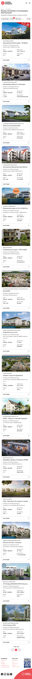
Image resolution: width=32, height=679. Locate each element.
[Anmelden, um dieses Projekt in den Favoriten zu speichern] (27, 25)
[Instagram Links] (5, 674)
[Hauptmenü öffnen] (29, 3)
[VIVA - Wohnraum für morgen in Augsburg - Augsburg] (16, 500)
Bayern (2, 9)
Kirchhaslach (8, 9)
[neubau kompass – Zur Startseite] (6, 3)
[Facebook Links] (2, 674)
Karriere (3, 663)
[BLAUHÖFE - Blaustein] (16, 290)
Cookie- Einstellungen (16, 666)
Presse (2, 662)
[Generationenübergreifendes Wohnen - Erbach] (16, 166)
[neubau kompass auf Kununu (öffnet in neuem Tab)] (27, 663)
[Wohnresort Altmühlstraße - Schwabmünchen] (16, 125)
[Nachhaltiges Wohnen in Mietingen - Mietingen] (16, 83)
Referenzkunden (5, 666)
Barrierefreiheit (5, 665)
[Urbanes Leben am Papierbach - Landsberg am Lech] (16, 375)
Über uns (3, 660)
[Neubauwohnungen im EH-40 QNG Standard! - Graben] (16, 207)
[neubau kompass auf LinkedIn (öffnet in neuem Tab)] (8, 674)
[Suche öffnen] (26, 3)
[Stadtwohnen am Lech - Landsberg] (16, 332)
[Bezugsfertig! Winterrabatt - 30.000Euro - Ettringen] (16, 42)
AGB (13, 662)
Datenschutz (15, 663)
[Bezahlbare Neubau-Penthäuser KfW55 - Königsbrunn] (16, 459)
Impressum (14, 660)
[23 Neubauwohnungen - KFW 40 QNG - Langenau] (16, 249)
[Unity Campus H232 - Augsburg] (16, 624)
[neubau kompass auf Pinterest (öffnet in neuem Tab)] (11, 674)
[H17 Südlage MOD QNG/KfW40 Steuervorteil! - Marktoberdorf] (16, 583)
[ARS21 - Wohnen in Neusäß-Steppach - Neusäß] (16, 417)
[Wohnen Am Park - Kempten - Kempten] (16, 541)
